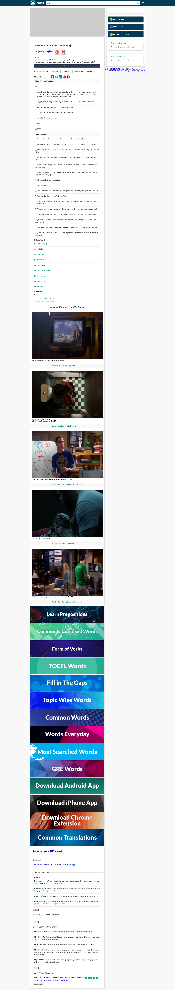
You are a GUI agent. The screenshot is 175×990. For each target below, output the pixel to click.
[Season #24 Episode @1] (86, 978)
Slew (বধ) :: (38, 950)
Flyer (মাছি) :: (38, 888)
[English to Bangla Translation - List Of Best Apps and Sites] (74, 865)
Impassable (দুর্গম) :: (41, 901)
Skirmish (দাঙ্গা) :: (40, 937)
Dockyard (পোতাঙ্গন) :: (41, 881)
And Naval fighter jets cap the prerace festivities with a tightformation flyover (66, 896)
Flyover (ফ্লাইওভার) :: (41, 896)
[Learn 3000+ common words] (67, 725)
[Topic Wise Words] (67, 708)
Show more (67, 66)
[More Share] (68, 78)
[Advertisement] (67, 22)
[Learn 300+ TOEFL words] (67, 674)
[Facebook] (53, 78)
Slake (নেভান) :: (39, 944)
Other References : (41, 71)
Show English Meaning (67, 81)
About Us (119, 71)
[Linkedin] (61, 78)
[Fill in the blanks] (67, 691)
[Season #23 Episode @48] (94, 978)
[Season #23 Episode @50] (89, 978)
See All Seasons (38, 984)
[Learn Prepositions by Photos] (67, 622)
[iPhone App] (67, 811)
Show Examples (67, 134)
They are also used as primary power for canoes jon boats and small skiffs (63, 931)
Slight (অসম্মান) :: (39, 960)
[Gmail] (65, 78)
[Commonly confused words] (67, 639)
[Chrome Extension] (67, 828)
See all (36, 909)
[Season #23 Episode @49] (91, 978)
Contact (142, 71)
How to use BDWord (47, 851)
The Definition (54, 71)
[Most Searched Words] (67, 759)
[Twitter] (57, 78)
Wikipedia (89, 71)
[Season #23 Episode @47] (97, 978)
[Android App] (67, 794)
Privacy (126, 71)
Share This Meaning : (42, 77)
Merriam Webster (79, 71)
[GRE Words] (67, 777)
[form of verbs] (67, 657)
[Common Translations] (67, 845)
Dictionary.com (66, 71)
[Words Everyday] (67, 742)
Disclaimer (134, 71)
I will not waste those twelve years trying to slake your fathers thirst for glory (64, 944)
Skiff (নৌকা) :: (38, 931)
